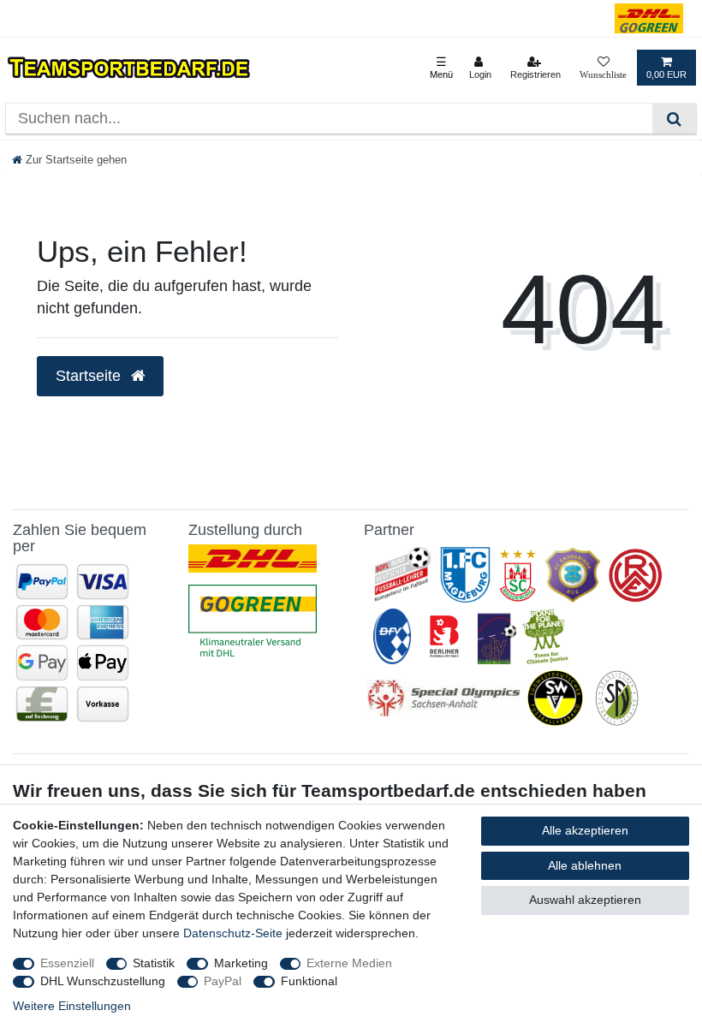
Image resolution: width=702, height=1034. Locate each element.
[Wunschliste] (603, 68)
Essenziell (67, 963)
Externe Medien (349, 963)
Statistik (154, 963)
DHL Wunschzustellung (102, 981)
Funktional (309, 981)
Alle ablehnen (585, 865)
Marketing (241, 963)
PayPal (222, 981)
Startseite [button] (90, 375)
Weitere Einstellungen (72, 1006)
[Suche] (674, 119)
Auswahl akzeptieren (585, 899)
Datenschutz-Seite (233, 933)
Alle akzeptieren (585, 830)
